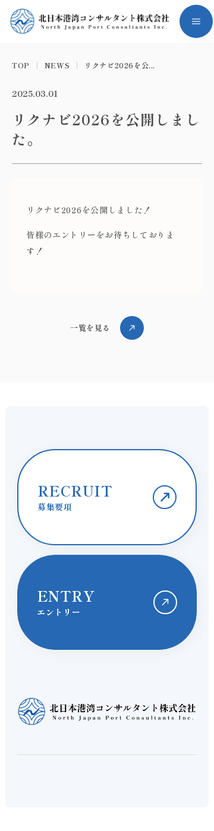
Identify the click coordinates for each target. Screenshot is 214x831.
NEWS (57, 65)
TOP (21, 65)
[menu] (196, 21)
